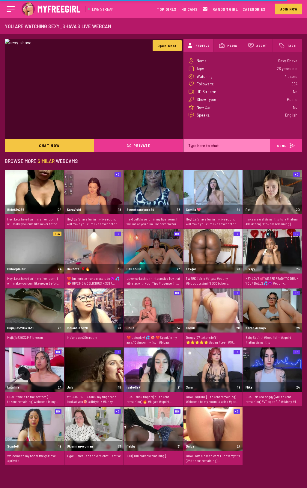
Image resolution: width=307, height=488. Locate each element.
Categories (254, 9)
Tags (291, 45)
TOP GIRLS (166, 9)
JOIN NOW (288, 9)
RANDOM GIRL (225, 9)
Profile (202, 45)
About (261, 45)
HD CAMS (189, 9)
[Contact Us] (205, 9)
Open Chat (167, 45)
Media (232, 45)
